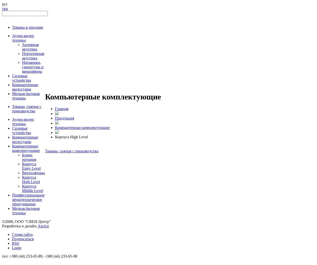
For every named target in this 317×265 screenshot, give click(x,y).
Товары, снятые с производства (26, 108)
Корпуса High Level (31, 179)
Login (16, 248)
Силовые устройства (21, 78)
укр (5, 8)
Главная (61, 109)
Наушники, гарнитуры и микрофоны (33, 66)
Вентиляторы (33, 173)
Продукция (64, 118)
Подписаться (23, 239)
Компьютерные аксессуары (25, 87)
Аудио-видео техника (23, 38)
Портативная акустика (33, 55)
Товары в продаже (27, 27)
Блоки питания (29, 157)
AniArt (43, 226)
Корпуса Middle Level (32, 188)
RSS (15, 243)
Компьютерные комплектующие (26, 148)
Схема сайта (22, 234)
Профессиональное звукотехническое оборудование (28, 199)
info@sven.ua (13, 261)
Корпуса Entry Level (31, 166)
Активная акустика (30, 47)
